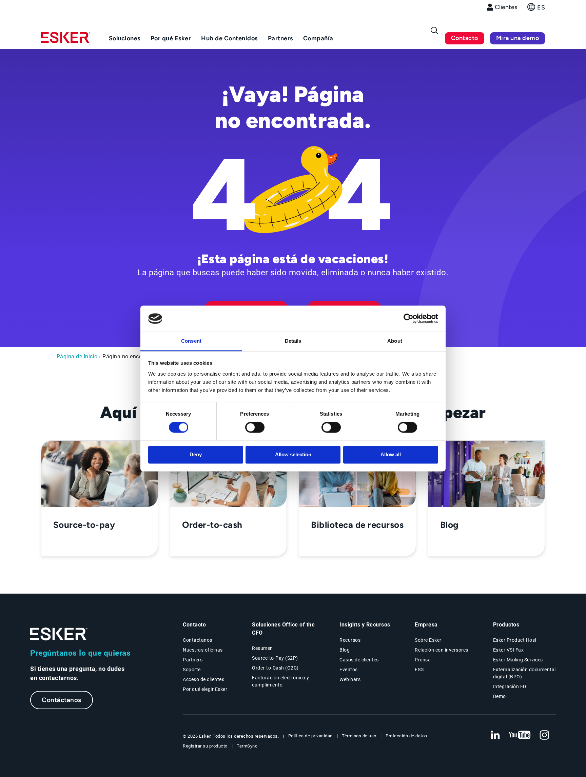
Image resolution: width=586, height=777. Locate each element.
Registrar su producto (205, 746)
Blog (344, 650)
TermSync (247, 746)
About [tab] (394, 341)
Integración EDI (510, 686)
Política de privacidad (310, 735)
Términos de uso (359, 735)
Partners (192, 659)
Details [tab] (293, 341)
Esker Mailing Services (518, 659)
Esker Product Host (515, 640)
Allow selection (293, 454)
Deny (196, 454)
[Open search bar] (434, 30)
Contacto (464, 38)
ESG (419, 669)
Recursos (349, 640)
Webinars (349, 679)
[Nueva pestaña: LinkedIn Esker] (495, 735)
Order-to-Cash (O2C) (275, 668)
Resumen (262, 648)
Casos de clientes (359, 659)
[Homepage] (65, 40)
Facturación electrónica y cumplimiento (280, 681)
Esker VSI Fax (508, 650)
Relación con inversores (441, 650)
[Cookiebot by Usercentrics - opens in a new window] (408, 319)
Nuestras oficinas (203, 650)
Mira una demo (517, 38)
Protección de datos (406, 735)
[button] (536, 9)
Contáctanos (61, 700)
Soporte (192, 669)
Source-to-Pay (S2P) (275, 658)
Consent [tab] (191, 341)
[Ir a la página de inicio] (59, 634)
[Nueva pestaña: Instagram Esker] (544, 735)
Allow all (390, 454)
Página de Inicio (77, 356)
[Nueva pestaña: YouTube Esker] (519, 735)
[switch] (255, 427)
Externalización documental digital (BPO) (524, 673)
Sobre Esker (428, 640)
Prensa (423, 659)
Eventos (348, 669)
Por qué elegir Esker (205, 689)
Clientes (506, 7)
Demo (499, 696)
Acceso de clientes (203, 679)
